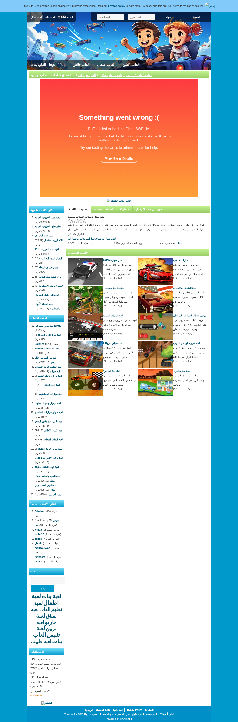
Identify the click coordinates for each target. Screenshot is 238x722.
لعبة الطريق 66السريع (184, 287)
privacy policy (116, 5)
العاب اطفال (106, 65)
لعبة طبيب (41, 641)
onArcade (126, 718)
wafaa (38, 529)
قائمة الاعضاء (103, 710)
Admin (39, 511)
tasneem (40, 557)
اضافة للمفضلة (103, 209)
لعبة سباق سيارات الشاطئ (49, 412)
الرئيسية (89, 710)
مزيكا (87, 714)
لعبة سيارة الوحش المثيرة (186, 343)
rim (37, 525)
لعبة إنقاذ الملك (52, 384)
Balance (39, 344)
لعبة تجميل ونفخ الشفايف (48, 403)
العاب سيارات (87, 75)
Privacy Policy (134, 710)
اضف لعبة (118, 710)
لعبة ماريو (46, 618)
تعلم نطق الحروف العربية (48, 226)
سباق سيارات (94, 238)
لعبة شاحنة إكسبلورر (113, 287)
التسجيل (196, 17)
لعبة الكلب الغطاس (53, 439)
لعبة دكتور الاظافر (53, 430)
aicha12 (39, 534)
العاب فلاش (81, 65)
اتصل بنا (149, 710)
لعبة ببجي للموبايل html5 (48, 325)
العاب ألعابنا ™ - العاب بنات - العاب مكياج (125, 75)
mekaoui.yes (42, 547)
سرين (56, 520)
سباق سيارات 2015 (113, 260)
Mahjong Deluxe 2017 (48, 348)
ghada (38, 543)
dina (179, 243)
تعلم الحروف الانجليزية (51, 285)
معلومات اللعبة (78, 209)
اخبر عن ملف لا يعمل (149, 209)
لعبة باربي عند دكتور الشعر (48, 421)
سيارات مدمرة (180, 260)
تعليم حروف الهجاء (48, 267)
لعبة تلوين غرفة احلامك (50, 448)
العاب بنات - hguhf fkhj (48, 65)
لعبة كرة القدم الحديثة (49, 334)
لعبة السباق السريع (113, 315)
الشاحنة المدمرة (111, 370)
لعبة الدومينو (54, 494)
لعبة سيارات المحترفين (50, 394)
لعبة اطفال (45, 599)
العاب (44, 609)
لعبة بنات (51, 596)
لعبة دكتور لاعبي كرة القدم (49, 457)
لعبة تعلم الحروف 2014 (47, 249)
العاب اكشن (131, 65)
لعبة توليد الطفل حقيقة (47, 467)
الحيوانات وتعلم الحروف (47, 294)
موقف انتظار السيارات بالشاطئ (189, 315)
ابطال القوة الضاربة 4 (50, 258)
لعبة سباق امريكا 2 (112, 343)
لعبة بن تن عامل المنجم (50, 375)
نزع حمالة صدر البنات (50, 276)
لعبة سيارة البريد (181, 370)
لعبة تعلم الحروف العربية (47, 217)
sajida (38, 538)
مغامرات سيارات (77, 238)
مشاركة (124, 209)
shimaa (39, 561)
